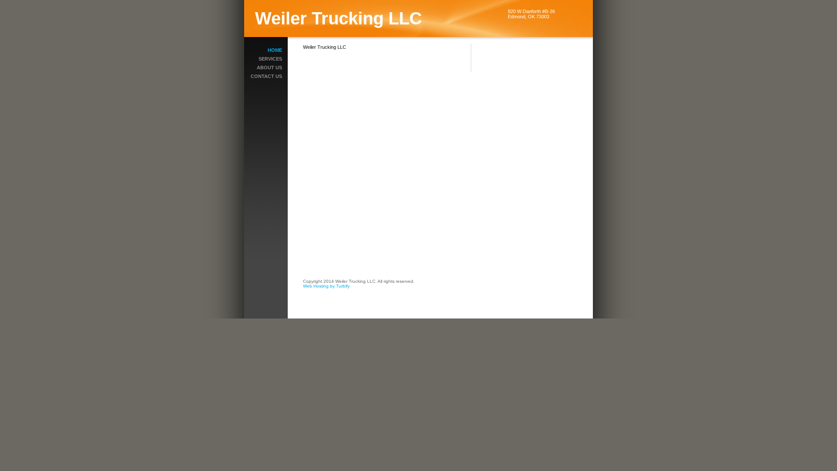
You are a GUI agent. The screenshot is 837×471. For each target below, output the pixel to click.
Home (275, 50)
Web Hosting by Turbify (326, 286)
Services (270, 58)
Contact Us (266, 76)
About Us (269, 67)
